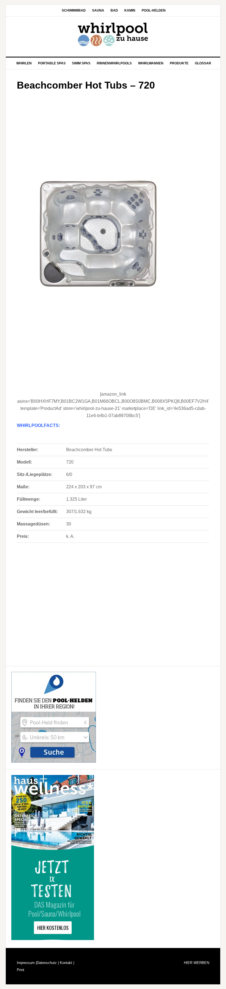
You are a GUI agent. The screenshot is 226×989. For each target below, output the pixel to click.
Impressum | (27, 963)
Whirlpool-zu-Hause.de (113, 34)
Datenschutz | (48, 963)
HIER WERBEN (196, 963)
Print (20, 970)
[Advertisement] (113, 133)
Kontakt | (66, 963)
